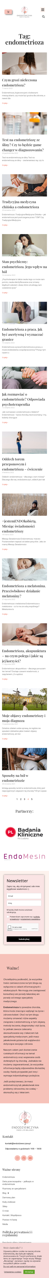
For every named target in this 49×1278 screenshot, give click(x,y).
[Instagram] (17, 1158)
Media (5, 1224)
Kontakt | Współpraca (11, 1215)
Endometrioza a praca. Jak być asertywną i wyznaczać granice (22, 334)
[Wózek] (8, 11)
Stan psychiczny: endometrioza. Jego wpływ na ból (24, 266)
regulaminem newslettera (30, 919)
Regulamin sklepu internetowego (16, 1242)
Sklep (4, 1206)
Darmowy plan (8, 1197)
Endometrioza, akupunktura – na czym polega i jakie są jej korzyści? (24, 656)
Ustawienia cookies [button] (12, 1272)
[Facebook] (24, 1158)
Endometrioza (8, 1177)
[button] (42, 9)
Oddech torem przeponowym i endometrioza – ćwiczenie (22, 464)
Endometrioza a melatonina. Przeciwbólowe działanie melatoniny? (24, 591)
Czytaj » (5, 103)
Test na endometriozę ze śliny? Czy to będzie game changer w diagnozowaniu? (23, 144)
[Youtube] (30, 1158)
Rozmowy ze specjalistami (14, 1188)
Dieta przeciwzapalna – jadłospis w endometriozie (18, 1182)
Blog (4, 1193)
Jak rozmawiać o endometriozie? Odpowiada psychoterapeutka (23, 399)
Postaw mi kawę (9, 1220)
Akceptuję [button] (29, 1272)
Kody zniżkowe (8, 1202)
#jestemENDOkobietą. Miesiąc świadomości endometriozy (19, 526)
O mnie (5, 1211)
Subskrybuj (24, 939)
